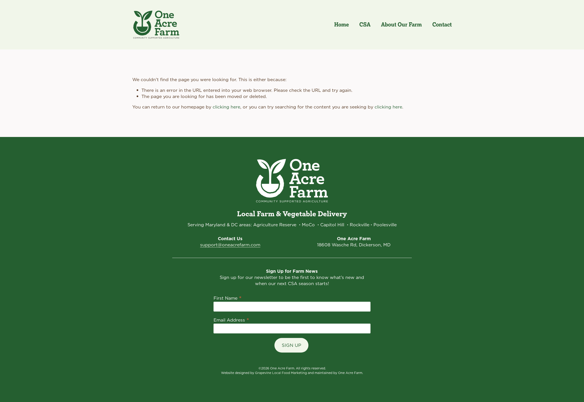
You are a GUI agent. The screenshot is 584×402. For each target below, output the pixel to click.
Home (341, 24)
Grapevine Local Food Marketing (281, 373)
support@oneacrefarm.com (230, 245)
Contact (442, 24)
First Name (228, 297)
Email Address (231, 319)
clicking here (226, 107)
